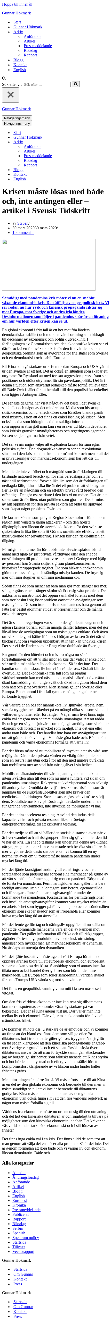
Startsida (19, 1242)
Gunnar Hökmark (27, 27)
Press (17, 1284)
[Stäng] (10, 95)
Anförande (32, 36)
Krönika (19, 1205)
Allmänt (19, 1172)
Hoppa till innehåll (17, 4)
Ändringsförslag (25, 1177)
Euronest (19, 1200)
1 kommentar (23, 232)
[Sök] (4, 79)
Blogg (18, 60)
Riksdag (30, 50)
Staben (22, 223)
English (19, 70)
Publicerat (20, 1214)
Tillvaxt (18, 1247)
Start (17, 22)
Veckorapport (23, 1251)
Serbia (17, 1228)
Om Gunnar (23, 1274)
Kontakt (20, 65)
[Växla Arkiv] (92, 142)
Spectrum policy (25, 1237)
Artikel (29, 41)
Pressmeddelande (38, 46)
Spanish (18, 1233)
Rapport (30, 55)
